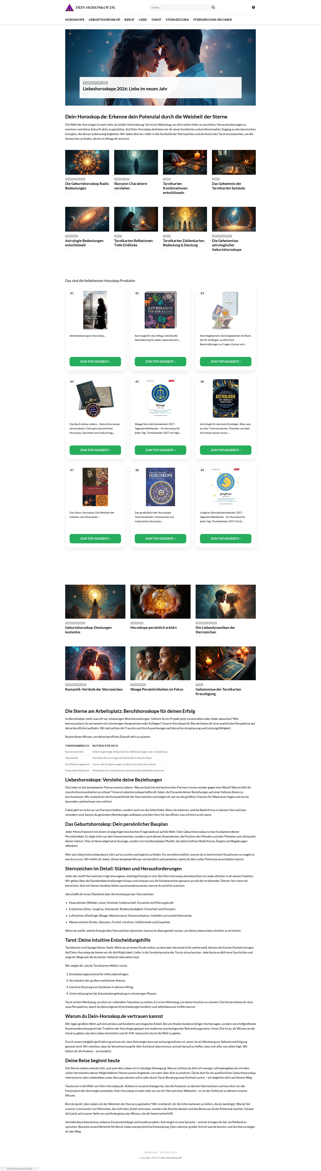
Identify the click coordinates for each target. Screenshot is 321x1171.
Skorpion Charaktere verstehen (130, 186)
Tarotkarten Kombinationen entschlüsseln (175, 188)
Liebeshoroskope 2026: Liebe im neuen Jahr (125, 88)
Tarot (156, 19)
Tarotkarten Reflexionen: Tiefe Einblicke (133, 243)
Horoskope (74, 19)
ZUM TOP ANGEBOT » (95, 361)
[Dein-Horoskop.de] (90, 7)
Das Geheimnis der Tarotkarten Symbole (228, 186)
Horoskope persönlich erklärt (153, 627)
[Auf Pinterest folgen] (253, 7)
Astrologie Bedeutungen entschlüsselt (84, 243)
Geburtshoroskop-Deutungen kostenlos (88, 629)
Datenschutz (168, 1152)
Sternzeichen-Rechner (212, 19)
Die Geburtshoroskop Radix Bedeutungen (87, 186)
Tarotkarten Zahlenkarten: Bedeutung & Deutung (184, 243)
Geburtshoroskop (104, 19)
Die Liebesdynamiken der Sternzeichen (215, 629)
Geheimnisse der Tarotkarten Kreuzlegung (218, 691)
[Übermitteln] (213, 8)
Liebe (143, 19)
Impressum (150, 1152)
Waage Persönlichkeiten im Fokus (156, 689)
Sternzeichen (177, 19)
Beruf (129, 19)
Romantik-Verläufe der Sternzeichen (94, 689)
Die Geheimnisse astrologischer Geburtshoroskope (226, 245)
